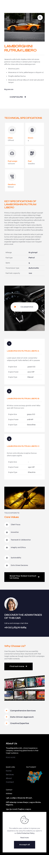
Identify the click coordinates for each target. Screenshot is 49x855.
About (9, 778)
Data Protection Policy (25, 833)
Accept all (24, 844)
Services (10, 774)
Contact (10, 782)
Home (8, 770)
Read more (24, 838)
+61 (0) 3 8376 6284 (15, 627)
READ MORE (10, 757)
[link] (34, 776)
